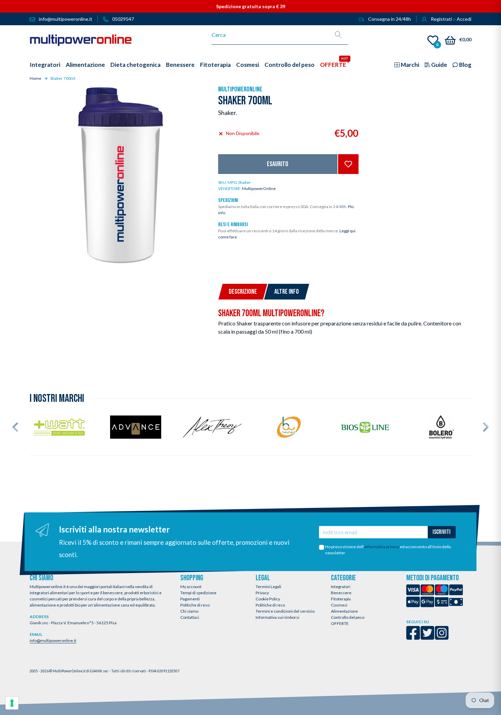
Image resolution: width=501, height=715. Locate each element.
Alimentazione (344, 611)
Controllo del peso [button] (289, 64)
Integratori (340, 586)
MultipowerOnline (240, 89)
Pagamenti (190, 598)
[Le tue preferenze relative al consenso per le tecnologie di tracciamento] (11, 703)
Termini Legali (268, 586)
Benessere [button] (180, 64)
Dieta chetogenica (135, 64)
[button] (15, 427)
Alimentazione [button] (85, 64)
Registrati (441, 19)
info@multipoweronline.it (53, 640)
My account (190, 586)
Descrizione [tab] (243, 292)
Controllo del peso (347, 617)
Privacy (262, 592)
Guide (438, 64)
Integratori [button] (45, 64)
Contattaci (189, 617)
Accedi (464, 19)
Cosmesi (339, 605)
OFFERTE (340, 623)
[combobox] (270, 34)
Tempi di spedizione (198, 592)
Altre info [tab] (286, 292)
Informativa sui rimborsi (277, 617)
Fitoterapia (341, 598)
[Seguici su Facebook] (413, 637)
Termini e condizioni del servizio (285, 611)
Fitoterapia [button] (215, 64)
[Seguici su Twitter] (427, 637)
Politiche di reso (195, 605)
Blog (464, 64)
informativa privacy (381, 546)
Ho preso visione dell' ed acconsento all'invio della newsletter (388, 549)
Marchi (409, 64)
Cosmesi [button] (247, 64)
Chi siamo (189, 611)
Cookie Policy (268, 598)
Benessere (341, 592)
